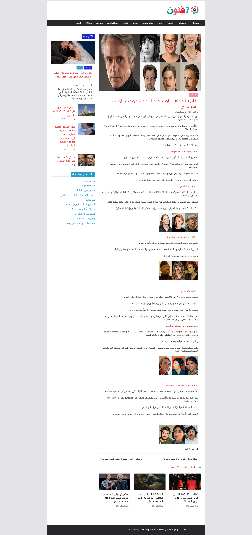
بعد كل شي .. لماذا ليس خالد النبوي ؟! (66, 159)
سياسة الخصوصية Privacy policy (79, 223)
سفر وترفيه (147, 23)
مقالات (88, 23)
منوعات (99, 23)
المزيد (78, 23)
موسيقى (182, 23)
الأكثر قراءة (88, 68)
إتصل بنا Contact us (86, 218)
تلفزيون (170, 23)
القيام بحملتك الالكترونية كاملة (80, 204)
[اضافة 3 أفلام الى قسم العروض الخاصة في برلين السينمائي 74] (150, 475)
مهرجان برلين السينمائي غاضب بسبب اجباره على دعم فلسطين (115, 497)
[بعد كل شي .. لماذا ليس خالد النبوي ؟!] (86, 161)
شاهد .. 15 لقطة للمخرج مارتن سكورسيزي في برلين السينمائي (185, 497)
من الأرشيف (112, 23)
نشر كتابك (90, 199)
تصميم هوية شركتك (85, 190)
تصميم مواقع (88, 181)
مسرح (159, 23)
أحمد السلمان (179, 112)
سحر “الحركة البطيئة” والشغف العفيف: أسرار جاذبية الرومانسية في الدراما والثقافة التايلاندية (65, 136)
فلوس (125, 23)
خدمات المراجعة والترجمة (83, 209)
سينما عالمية (193, 95)
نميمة (135, 23)
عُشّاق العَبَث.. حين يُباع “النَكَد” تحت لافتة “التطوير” (64, 111)
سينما (196, 23)
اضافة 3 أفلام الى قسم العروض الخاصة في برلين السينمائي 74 (150, 497)
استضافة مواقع (87, 185)
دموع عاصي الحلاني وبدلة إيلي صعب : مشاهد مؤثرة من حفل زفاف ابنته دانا (73, 76)
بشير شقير (72, 85)
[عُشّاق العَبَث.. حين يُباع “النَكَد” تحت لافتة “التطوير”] (86, 113)
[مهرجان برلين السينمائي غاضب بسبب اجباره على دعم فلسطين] (114, 475)
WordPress (159, 529)
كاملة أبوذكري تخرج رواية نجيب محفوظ (181, 458)
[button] (192, 23)
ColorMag (144, 529)
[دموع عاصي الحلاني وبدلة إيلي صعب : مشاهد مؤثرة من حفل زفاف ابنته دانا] (73, 52)
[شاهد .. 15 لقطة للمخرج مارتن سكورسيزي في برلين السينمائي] (185, 475)
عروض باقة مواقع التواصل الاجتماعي (78, 195)
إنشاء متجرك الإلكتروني (84, 214)
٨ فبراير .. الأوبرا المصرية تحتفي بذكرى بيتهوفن (122, 458)
